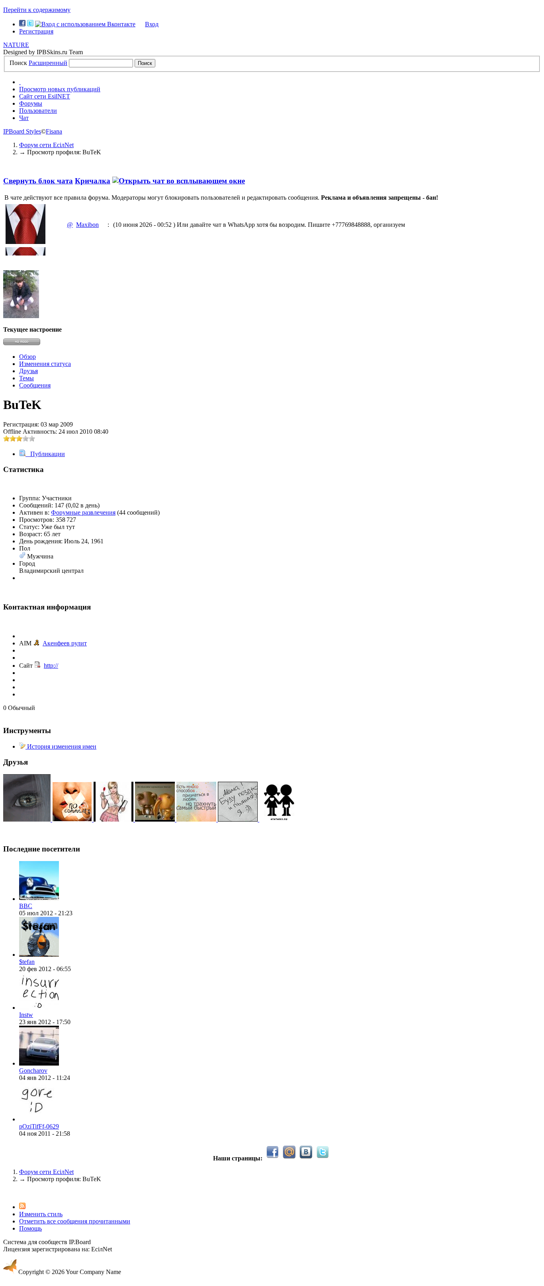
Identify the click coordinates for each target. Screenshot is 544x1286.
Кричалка (92, 181)
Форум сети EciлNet (46, 1171)
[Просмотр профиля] (39, 898)
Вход (152, 24)
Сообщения (35, 385)
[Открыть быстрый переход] (20, 82)
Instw (26, 1014)
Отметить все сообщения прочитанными (74, 1221)
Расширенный (48, 62)
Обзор (27, 356)
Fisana (54, 131)
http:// (51, 665)
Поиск (18, 62)
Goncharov (33, 1070)
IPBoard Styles (22, 131)
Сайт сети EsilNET (44, 96)
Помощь (30, 1228)
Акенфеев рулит (65, 643)
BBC (25, 906)
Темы (26, 378)
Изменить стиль (41, 1214)
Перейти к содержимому (36, 9)
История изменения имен (60, 746)
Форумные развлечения (83, 512)
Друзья (28, 371)
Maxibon (87, 224)
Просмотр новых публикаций (59, 89)
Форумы (30, 103)
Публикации (45, 453)
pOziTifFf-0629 (39, 1126)
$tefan (27, 961)
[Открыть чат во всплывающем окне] (178, 181)
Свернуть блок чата (38, 181)
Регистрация (36, 31)
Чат (24, 117)
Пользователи (38, 110)
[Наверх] (5, 1192)
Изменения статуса (45, 363)
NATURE (16, 44)
